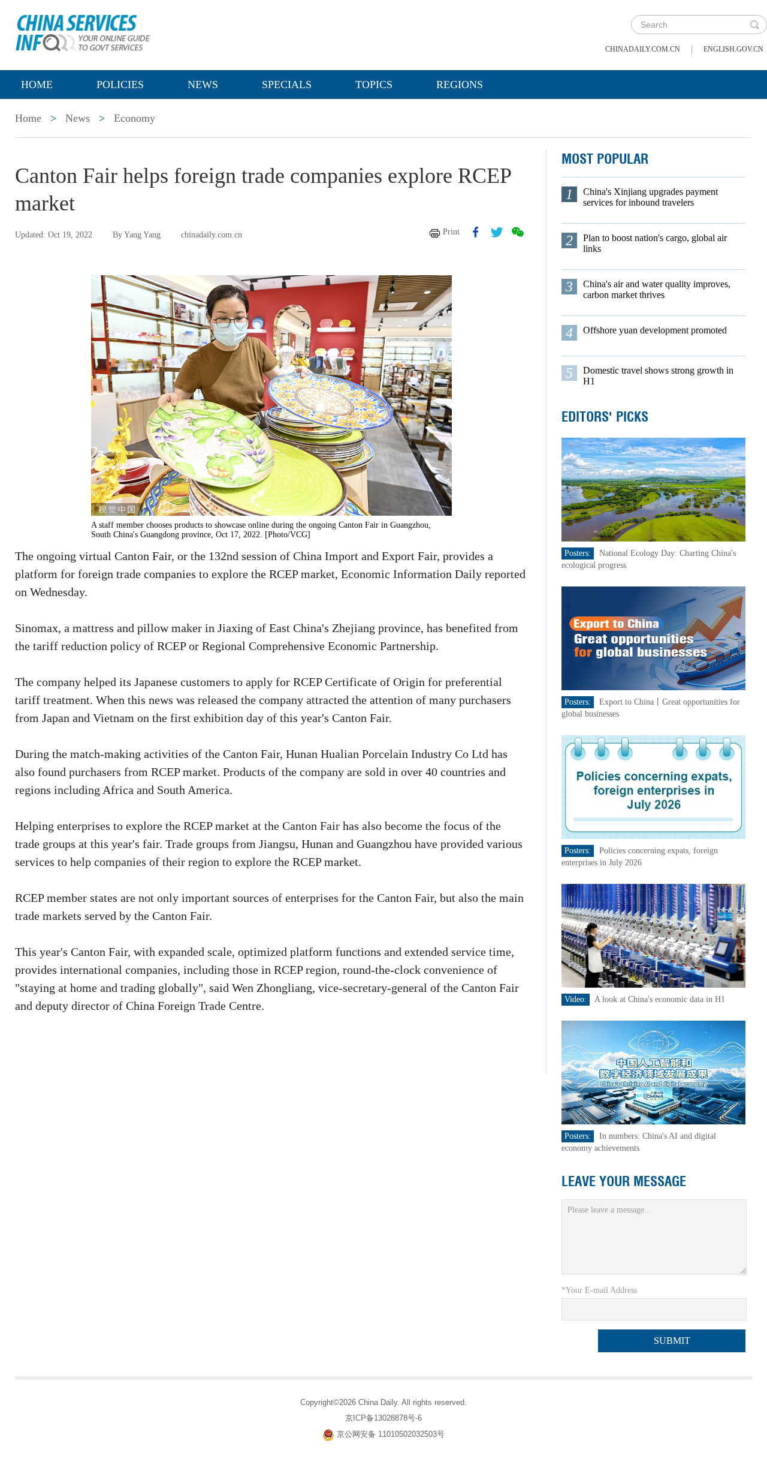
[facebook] (476, 232)
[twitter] (497, 232)
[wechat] (518, 232)
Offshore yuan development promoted (655, 330)
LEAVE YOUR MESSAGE (623, 1181)
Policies (120, 85)
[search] (754, 25)
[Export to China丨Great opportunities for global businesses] (653, 637)
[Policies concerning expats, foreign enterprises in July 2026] (653, 786)
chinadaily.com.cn (642, 49)
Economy (134, 118)
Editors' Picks (604, 417)
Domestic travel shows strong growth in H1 (658, 375)
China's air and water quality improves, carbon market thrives (656, 289)
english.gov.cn (733, 49)
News (203, 85)
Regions (459, 85)
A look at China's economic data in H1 (659, 999)
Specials (287, 85)
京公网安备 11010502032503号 (391, 1434)
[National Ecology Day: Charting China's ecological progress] (653, 489)
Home (37, 85)
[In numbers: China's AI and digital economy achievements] (653, 1071)
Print (451, 231)
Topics (373, 85)
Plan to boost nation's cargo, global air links (655, 243)
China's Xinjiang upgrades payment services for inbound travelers (650, 196)
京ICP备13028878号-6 (383, 1417)
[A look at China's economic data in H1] (653, 935)
